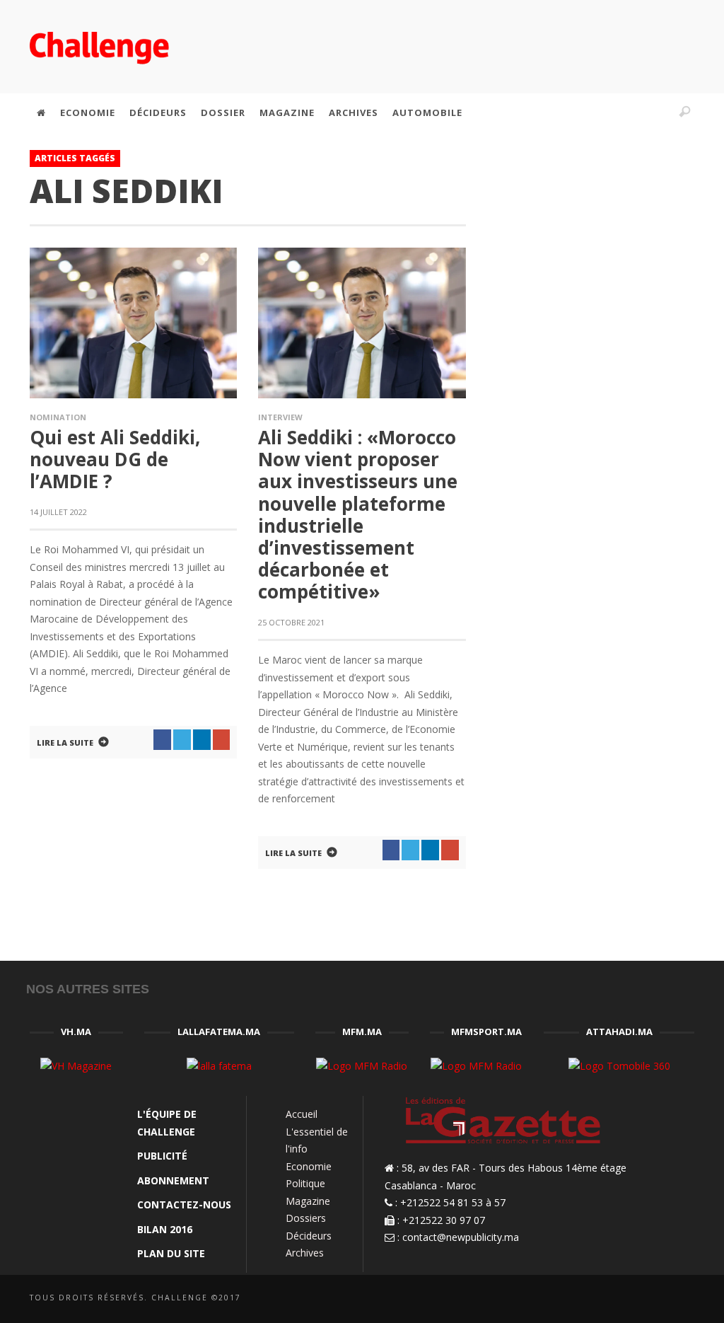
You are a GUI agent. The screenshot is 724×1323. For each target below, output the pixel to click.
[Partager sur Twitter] (182, 740)
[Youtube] (657, 112)
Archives (305, 1252)
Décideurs (309, 1235)
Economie (309, 1166)
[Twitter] (626, 112)
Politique (305, 1183)
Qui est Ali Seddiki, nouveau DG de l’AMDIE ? (115, 459)
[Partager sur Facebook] (162, 740)
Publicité (162, 1155)
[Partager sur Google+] (221, 740)
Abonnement (173, 1180)
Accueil (301, 1114)
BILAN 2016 (164, 1229)
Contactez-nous (184, 1204)
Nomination (58, 417)
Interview (280, 417)
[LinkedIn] (596, 112)
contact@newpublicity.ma (460, 1237)
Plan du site (171, 1253)
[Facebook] (566, 112)
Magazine (308, 1201)
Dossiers (306, 1218)
